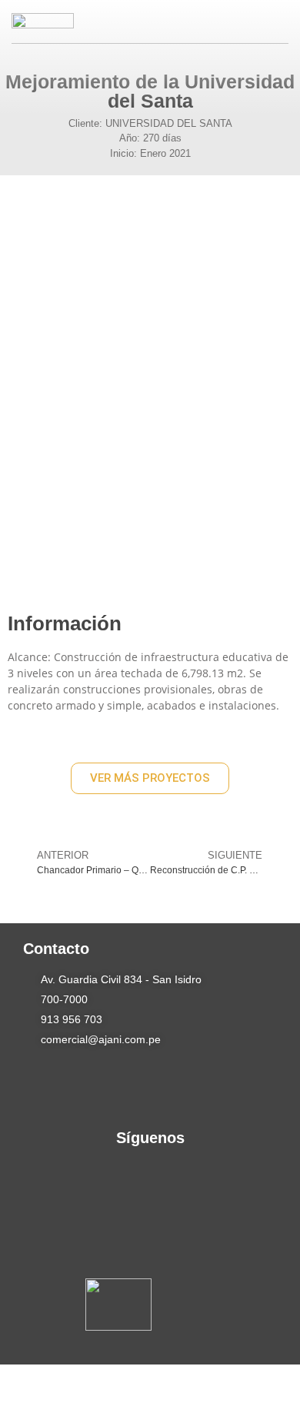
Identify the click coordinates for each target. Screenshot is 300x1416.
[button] (260, 22)
